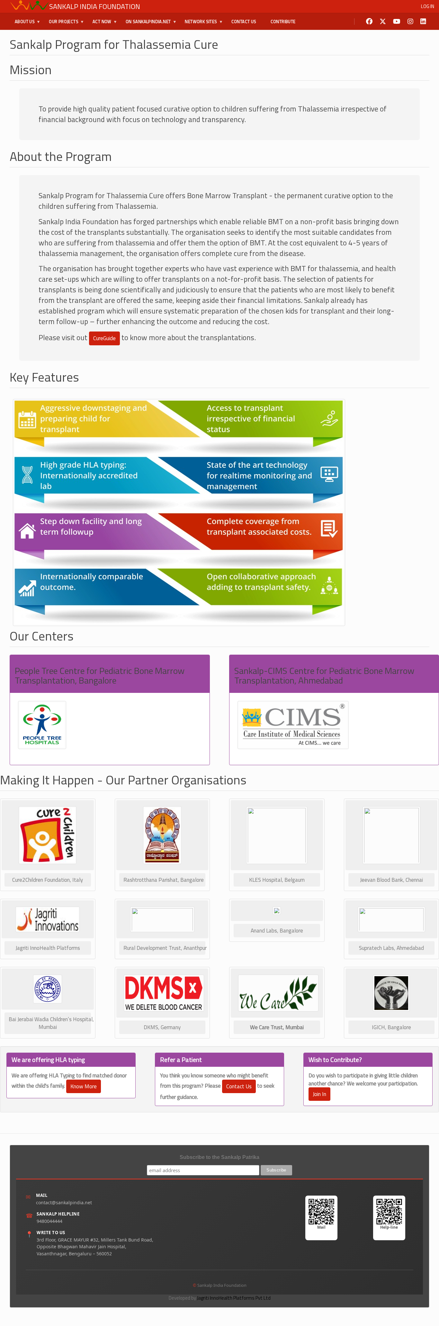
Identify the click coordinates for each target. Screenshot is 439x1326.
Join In (319, 1094)
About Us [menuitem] (22, 24)
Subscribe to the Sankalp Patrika (219, 1157)
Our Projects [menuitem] (61, 24)
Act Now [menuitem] (99, 24)
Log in (427, 6)
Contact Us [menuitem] (243, 21)
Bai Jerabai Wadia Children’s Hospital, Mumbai (50, 1023)
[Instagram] (410, 21)
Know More (83, 1086)
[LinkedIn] (423, 21)
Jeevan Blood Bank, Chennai (391, 880)
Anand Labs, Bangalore (277, 930)
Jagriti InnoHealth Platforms (47, 948)
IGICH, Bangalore (391, 1027)
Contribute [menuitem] (283, 21)
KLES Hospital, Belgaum (277, 880)
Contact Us (239, 1086)
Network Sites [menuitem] (198, 24)
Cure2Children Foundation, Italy (47, 880)
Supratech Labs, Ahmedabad (391, 948)
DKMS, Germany (162, 1027)
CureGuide (104, 338)
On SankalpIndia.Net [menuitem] (146, 24)
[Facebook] (369, 21)
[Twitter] (383, 21)
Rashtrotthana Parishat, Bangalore (163, 880)
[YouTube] (396, 21)
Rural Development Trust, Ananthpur (164, 948)
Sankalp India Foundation (94, 6)
